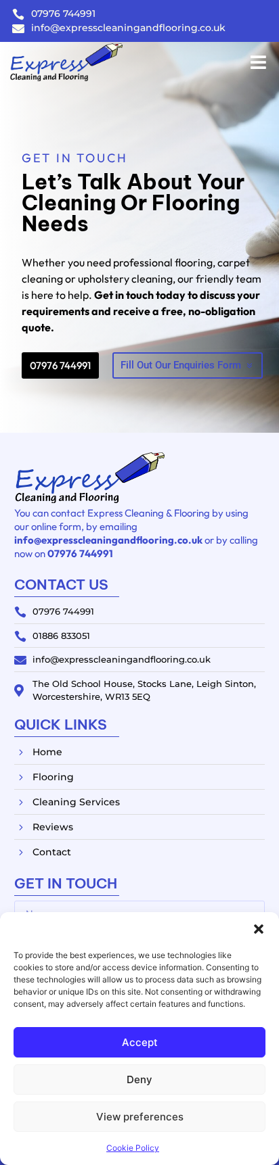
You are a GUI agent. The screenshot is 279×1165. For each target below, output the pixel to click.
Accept (140, 1042)
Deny (139, 1079)
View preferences (140, 1116)
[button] (258, 929)
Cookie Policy (132, 1148)
